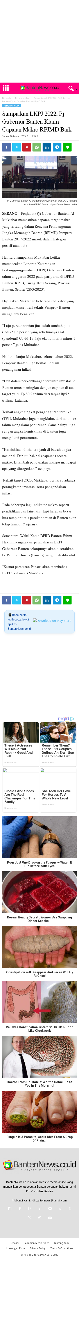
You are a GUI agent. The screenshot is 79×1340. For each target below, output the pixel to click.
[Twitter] (16, 147)
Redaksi (14, 1242)
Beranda (6, 97)
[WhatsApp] (36, 147)
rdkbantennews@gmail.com (49, 1200)
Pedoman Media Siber (36, 1242)
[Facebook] (6, 147)
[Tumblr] (69, 1209)
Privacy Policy (37, 1248)
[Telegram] (57, 147)
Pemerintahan (22, 97)
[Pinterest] (26, 147)
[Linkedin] (47, 147)
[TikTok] (60, 1209)
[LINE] (67, 147)
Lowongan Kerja (15, 1248)
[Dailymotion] (10, 1209)
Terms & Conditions (61, 1248)
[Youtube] (49, 1218)
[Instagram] (30, 1209)
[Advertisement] (39, 41)
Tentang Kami (61, 1242)
